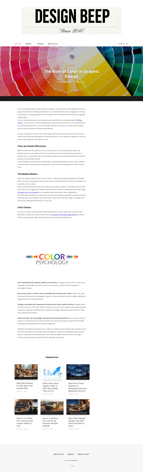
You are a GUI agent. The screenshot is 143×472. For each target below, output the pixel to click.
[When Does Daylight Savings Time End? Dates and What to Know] (77, 407)
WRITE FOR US (53, 44)
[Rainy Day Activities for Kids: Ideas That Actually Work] (26, 372)
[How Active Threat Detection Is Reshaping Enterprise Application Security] (77, 372)
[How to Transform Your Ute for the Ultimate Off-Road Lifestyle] (52, 407)
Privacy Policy (83, 454)
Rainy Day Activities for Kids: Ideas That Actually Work (25, 385)
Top (72, 466)
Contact (70, 454)
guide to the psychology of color (65, 215)
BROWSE (28, 44)
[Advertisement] (52, 235)
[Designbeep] (71, 21)
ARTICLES (18, 44)
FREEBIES (40, 44)
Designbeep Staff (65, 82)
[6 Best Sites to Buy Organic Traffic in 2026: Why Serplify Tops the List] (52, 372)
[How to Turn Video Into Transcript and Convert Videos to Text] (26, 407)
